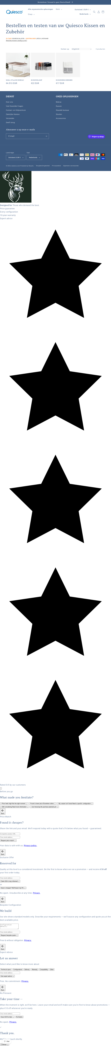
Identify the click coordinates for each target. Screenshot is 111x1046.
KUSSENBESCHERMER (64, 80)
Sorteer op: (65, 49)
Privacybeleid (56, 166)
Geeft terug (10, 122)
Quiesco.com (15, 166)
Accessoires (61, 118)
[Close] (1, 788)
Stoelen (59, 114)
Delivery (27, 969)
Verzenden (10, 118)
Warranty (35, 969)
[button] (58, 9)
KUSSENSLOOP (36, 80)
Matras (58, 102)
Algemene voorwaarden (71, 166)
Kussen (59, 106)
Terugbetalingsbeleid (43, 166)
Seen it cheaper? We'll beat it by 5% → (13, 888)
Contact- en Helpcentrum (16, 110)
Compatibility (44, 969)
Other (52, 969)
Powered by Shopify (26, 166)
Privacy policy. (30, 845)
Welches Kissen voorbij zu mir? (16, 40)
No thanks (19, 1017)
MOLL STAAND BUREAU (15, 80)
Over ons (9, 102)
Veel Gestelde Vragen (14, 106)
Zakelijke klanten (13, 114)
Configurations (17, 969)
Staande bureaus (62, 110)
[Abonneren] (46, 136)
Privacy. (36, 893)
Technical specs (6, 969)
